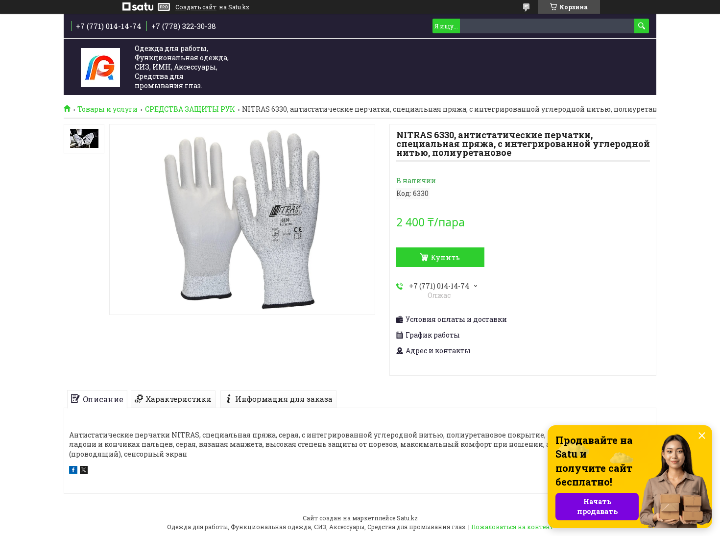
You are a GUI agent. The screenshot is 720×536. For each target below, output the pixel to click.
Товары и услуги (107, 109)
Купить (445, 257)
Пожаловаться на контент (512, 527)
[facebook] (73, 471)
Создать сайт (195, 6)
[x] (84, 471)
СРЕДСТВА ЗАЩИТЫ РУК (190, 109)
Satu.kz (407, 518)
